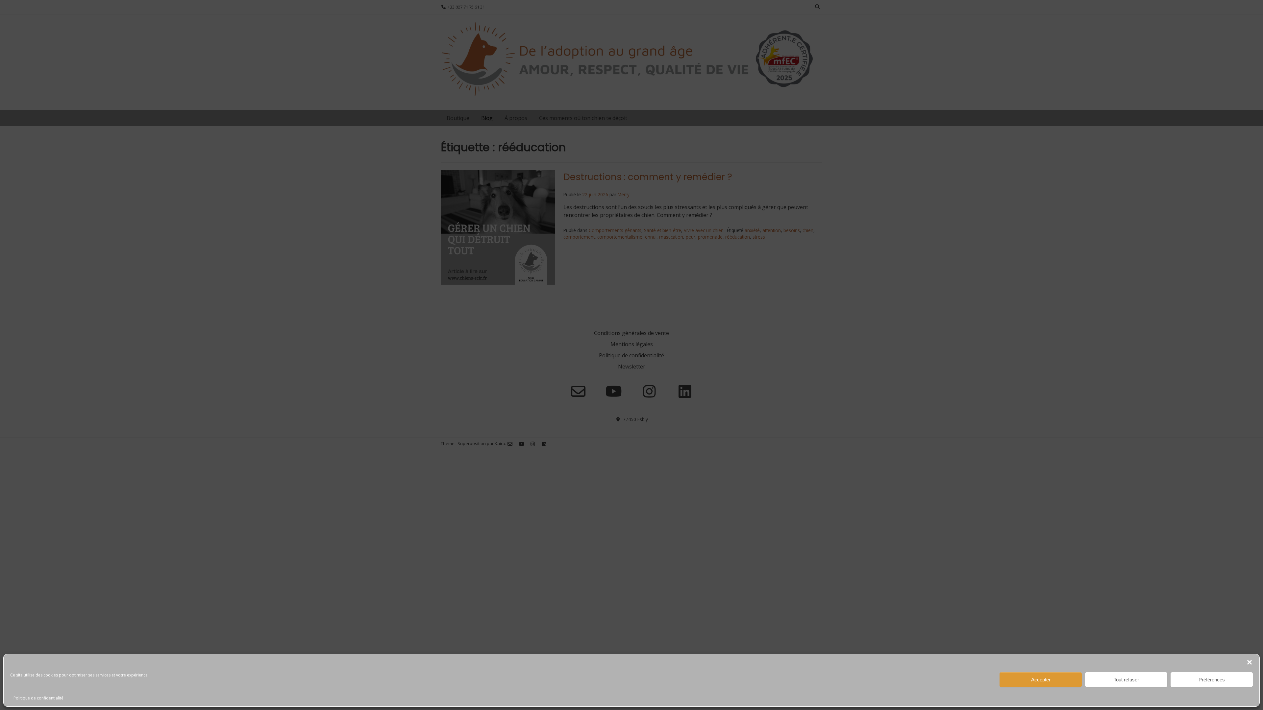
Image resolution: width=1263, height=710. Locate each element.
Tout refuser (1126, 679)
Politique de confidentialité (38, 698)
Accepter (1041, 679)
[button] (1249, 662)
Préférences (1212, 679)
